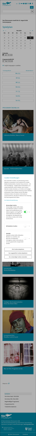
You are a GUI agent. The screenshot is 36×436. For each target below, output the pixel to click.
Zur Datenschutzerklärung (10, 200)
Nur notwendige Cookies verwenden (18, 257)
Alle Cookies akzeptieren (18, 249)
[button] (29, 212)
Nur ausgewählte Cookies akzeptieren (18, 253)
